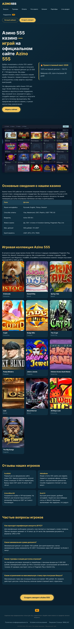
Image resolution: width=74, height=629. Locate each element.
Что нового (34, 9)
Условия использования (38, 622)
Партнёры (54, 9)
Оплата (24, 9)
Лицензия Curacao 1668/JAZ (59, 622)
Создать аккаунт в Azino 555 (37, 597)
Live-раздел (65, 9)
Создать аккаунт (27, 20)
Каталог (44, 9)
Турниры (15, 9)
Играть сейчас (11, 109)
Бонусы (5, 9)
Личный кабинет (10, 20)
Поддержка (9, 15)
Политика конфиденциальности (16, 622)
